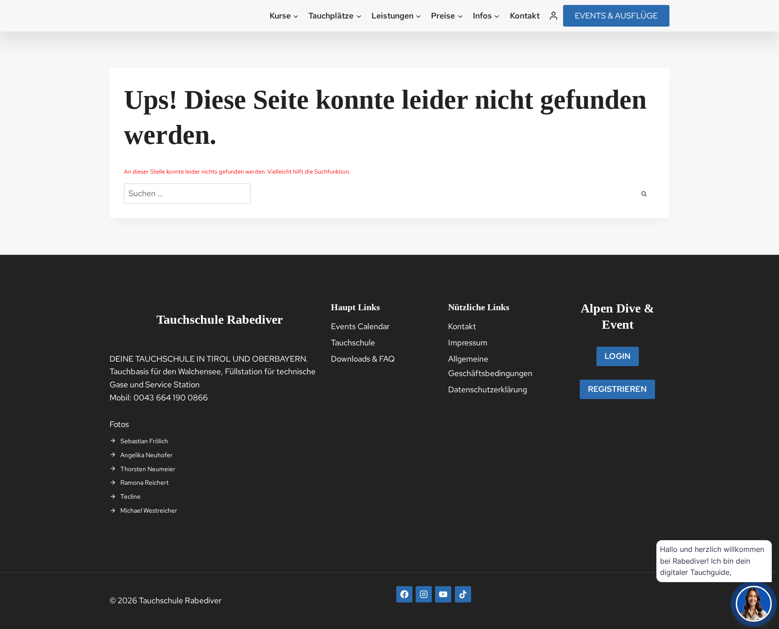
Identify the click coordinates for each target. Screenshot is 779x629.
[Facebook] (404, 594)
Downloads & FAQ (363, 359)
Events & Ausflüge (616, 15)
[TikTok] (463, 594)
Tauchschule (353, 342)
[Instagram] (424, 594)
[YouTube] (443, 594)
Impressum (467, 342)
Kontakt (525, 15)
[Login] (554, 15)
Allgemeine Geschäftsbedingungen (490, 366)
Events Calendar (360, 326)
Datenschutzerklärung (487, 389)
